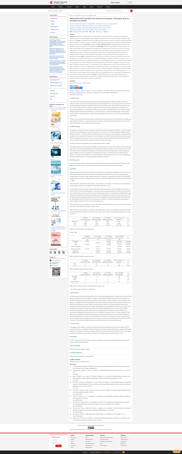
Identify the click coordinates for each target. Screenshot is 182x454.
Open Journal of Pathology (57, 143)
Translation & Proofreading (106, 441)
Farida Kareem (98, 23)
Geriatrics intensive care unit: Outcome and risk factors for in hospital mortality (57, 57)
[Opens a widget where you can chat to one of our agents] (177, 451)
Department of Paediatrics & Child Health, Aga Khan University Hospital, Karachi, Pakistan (90, 25)
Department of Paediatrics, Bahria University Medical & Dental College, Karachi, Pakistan (90, 27)
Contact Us (52, 96)
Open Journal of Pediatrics (76, 15)
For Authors (88, 441)
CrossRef (75, 374)
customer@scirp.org (56, 260)
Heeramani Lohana (74, 23)
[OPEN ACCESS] (115, 2)
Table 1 (108, 185)
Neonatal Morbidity (86, 83)
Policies (123, 435)
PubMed (80, 394)
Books (77, 7)
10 (122, 333)
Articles (61, 7)
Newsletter (52, 90)
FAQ (51, 98)
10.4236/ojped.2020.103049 (78, 31)
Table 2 (128, 189)
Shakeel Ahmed (82, 23)
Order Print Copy (54, 93)
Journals (69, 7)
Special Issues (88, 447)
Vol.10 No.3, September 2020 (89, 15)
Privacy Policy (124, 445)
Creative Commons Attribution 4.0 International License (101, 429)
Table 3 (97, 206)
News (84, 7)
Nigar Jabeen (91, 23)
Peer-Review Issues (89, 443)
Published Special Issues (56, 82)
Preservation (123, 441)
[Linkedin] (59, 252)
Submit (108, 7)
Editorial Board (54, 26)
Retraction (123, 443)
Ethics (86, 437)
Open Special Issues (55, 79)
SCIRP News (107, 452)
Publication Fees (55, 29)
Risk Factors (79, 83)
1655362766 (55, 265)
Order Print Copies (104, 439)
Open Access (124, 437)
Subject (72, 439)
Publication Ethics (125, 439)
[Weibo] (63, 252)
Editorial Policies (89, 439)
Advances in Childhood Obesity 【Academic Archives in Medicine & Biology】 (58, 228)
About (91, 7)
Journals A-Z (73, 437)
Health (52, 159)
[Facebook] (55, 252)
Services (99, 7)
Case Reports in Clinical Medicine (58, 210)
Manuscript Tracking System (106, 437)
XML (94, 31)
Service (102, 435)
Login (129, 2)
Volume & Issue (103, 445)
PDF (87, 31)
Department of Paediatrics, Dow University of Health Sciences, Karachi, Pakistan (88, 29)
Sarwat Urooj (106, 23)
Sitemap (72, 443)
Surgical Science (54, 126)
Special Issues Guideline (56, 85)
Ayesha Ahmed (113, 23)
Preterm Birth (73, 83)
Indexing (53, 32)
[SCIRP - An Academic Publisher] (58, 2)
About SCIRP (89, 435)
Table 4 (104, 211)
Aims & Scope (54, 18)
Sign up (85, 452)
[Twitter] (51, 252)
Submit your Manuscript (95, 452)
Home (53, 7)
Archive (52, 24)
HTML (90, 31)
